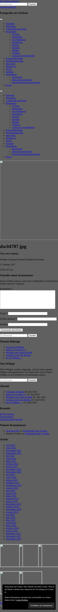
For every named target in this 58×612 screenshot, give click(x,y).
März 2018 (11, 525)
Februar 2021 (12, 464)
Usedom (16, 53)
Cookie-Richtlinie (22, 600)
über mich (10, 63)
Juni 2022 (10, 445)
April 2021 (11, 458)
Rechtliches (11, 74)
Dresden (16, 47)
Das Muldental (19, 39)
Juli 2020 (10, 474)
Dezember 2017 (13, 533)
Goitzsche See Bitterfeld (23, 55)
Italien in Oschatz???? (16, 350)
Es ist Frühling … (14, 358)
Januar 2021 (11, 466)
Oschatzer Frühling (15, 347)
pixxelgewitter (12, 431)
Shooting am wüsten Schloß (19, 352)
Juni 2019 (10, 490)
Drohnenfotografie (14, 61)
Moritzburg (17, 42)
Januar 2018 (11, 531)
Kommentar (6, 289)
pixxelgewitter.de (8, 7)
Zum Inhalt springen (9, 1)
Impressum (17, 77)
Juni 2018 (10, 517)
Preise (9, 69)
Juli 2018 (10, 515)
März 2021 (11, 461)
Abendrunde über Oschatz (35, 431)
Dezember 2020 (13, 469)
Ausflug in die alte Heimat (18, 355)
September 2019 (13, 485)
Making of (11, 66)
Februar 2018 (12, 528)
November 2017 (13, 536)
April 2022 (11, 448)
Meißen (15, 50)
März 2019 (11, 496)
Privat (8, 85)
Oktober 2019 (12, 482)
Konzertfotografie (14, 58)
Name (3, 313)
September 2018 (13, 509)
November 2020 (13, 472)
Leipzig (15, 45)
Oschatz (15, 34)
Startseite (10, 23)
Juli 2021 (10, 456)
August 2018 (12, 512)
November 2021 (13, 450)
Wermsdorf (17, 37)
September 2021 (13, 453)
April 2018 (11, 523)
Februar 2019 (12, 498)
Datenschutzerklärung (22, 80)
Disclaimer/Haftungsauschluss (26, 82)
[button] (9, 555)
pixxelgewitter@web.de (11, 419)
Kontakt (10, 72)
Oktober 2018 (12, 506)
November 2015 (13, 539)
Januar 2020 (11, 480)
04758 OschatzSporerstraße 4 (7, 415)
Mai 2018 (10, 520)
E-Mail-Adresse (8, 319)
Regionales (11, 31)
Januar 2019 (11, 501)
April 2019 (11, 493)
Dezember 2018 (13, 504)
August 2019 (12, 488)
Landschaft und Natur (16, 29)
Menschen (11, 26)
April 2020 (11, 477)
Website (3, 324)
